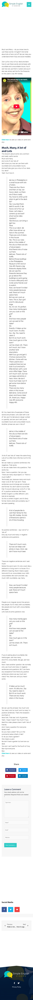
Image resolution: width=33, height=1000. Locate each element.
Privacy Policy (16, 987)
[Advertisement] (16, 26)
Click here (5, 140)
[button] (10, 770)
